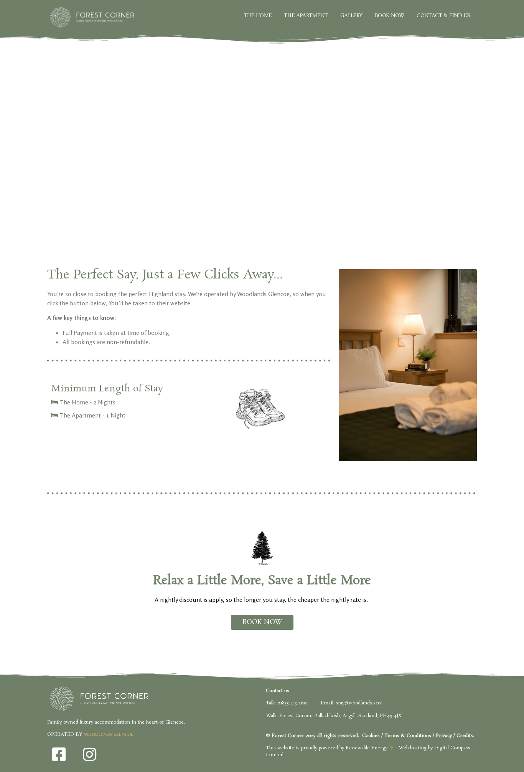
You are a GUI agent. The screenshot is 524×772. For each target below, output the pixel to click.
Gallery (351, 15)
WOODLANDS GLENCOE (108, 734)
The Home (258, 15)
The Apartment (306, 15)
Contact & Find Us (443, 15)
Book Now (389, 15)
